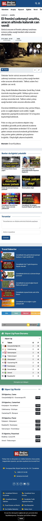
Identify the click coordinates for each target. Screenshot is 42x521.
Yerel (36, 10)
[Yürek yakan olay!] (31, 181)
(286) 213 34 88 (22, 472)
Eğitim (28, 10)
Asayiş (13, 10)
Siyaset (21, 10)
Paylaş (6, 69)
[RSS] (28, 484)
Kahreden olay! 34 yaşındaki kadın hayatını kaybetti (30, 170)
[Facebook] (14, 484)
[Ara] (36, 3)
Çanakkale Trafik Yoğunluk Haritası (28, 500)
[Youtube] (24, 484)
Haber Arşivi (28, 509)
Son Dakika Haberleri (11, 509)
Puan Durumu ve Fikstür (12, 505)
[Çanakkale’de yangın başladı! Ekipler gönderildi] (31, 198)
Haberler (4, 15)
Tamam (21, 518)
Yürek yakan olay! (28, 188)
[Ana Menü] (39, 3)
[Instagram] (21, 484)
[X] (17, 484)
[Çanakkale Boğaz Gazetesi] (8, 3)
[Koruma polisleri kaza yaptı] (11, 162)
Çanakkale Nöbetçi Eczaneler (10, 494)
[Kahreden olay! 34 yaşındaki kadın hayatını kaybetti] (31, 162)
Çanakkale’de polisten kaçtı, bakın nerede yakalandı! (9, 207)
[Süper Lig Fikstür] (39, 389)
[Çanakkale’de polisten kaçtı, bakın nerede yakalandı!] (11, 198)
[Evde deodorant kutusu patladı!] (11, 181)
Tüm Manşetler (29, 505)
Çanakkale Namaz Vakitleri (10, 500)
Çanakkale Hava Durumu (28, 494)
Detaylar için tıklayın (21, 382)
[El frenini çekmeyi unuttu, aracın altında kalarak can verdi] (21, 55)
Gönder (6, 238)
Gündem (4, 10)
